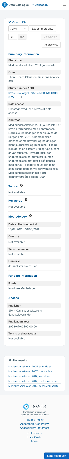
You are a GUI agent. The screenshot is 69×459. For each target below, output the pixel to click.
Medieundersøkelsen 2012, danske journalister (33, 385)
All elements (51, 44)
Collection (41, 4)
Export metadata (42, 28)
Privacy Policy (35, 419)
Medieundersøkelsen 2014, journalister (29, 376)
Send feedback (56, 455)
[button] (64, 4)
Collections (34, 433)
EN (12, 36)
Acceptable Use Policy (34, 423)
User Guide (34, 437)
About (34, 441)
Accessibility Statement (34, 427)
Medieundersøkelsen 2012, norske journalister (33, 381)
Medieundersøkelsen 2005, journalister (29, 366)
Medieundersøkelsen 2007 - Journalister (30, 371)
